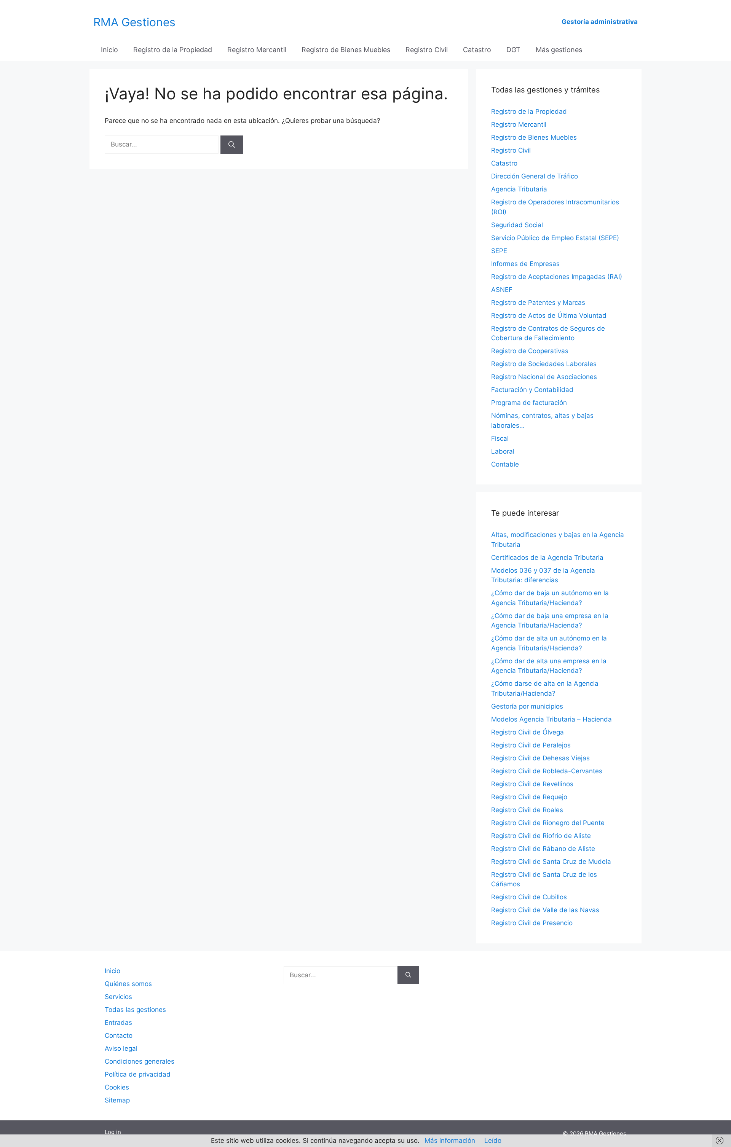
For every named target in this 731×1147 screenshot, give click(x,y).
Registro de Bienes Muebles (346, 50)
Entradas (118, 1022)
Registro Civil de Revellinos (532, 784)
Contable (505, 464)
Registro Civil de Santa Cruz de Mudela (551, 861)
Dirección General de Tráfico (534, 176)
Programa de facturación (529, 402)
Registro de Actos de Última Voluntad (549, 315)
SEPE (499, 251)
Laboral (502, 451)
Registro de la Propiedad (172, 50)
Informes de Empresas (525, 264)
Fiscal (500, 438)
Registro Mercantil (256, 50)
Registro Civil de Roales (527, 810)
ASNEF (501, 289)
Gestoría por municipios (527, 706)
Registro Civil (426, 50)
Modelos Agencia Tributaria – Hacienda (551, 719)
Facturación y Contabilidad (532, 389)
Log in (113, 1132)
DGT (513, 50)
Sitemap (117, 1100)
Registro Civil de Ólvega (527, 732)
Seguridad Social (517, 225)
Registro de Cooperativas (529, 351)
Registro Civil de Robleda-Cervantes (546, 771)
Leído (492, 1140)
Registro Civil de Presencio (532, 923)
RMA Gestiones (134, 22)
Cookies (117, 1087)
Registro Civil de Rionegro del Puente (548, 823)
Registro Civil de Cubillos (529, 897)
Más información (450, 1140)
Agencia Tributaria (519, 189)
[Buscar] (231, 144)
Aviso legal (121, 1048)
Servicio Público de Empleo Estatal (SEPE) (555, 238)
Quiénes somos (128, 984)
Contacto (118, 1035)
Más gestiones (559, 50)
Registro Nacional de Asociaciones (544, 377)
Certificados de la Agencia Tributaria (547, 557)
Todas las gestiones (135, 1009)
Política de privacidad (138, 1074)
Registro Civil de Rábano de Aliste (543, 848)
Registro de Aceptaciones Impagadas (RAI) (556, 276)
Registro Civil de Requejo (529, 797)
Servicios (118, 996)
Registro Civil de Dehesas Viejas (540, 758)
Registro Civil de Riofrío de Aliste (541, 836)
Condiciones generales (139, 1061)
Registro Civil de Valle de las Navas (545, 910)
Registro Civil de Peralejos (531, 745)
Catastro (477, 50)
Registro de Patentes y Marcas (538, 302)
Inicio (109, 50)
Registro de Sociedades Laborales (544, 364)
